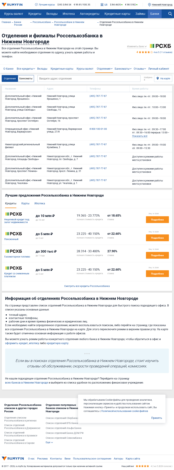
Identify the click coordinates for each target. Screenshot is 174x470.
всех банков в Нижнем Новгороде (26, 382)
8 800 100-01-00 (98, 129)
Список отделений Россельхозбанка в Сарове (19, 442)
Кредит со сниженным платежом (16, 275)
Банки (154, 14)
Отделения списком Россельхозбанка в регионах (20, 419)
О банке (8, 68)
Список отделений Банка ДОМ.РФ (65, 433)
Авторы (118, 458)
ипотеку (34, 343)
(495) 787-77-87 (98, 96)
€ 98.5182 (130, 4)
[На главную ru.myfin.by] (13, 458)
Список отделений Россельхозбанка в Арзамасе (20, 434)
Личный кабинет (158, 68)
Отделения (103, 68)
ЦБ (106, 4)
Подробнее (157, 219)
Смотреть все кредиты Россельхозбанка (87, 286)
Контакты (56, 458)
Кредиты (34, 14)
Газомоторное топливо (17, 256)
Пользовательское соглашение (92, 458)
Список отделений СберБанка (62, 418)
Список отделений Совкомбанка (64, 438)
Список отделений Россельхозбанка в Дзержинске (22, 427)
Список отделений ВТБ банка (62, 423)
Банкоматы (122, 68)
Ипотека (69, 14)
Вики (68, 458)
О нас (31, 458)
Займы (140, 14)
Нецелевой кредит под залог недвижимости (16, 221)
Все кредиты (25, 68)
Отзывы (139, 68)
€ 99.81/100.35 (82, 4)
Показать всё (139, 136)
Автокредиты (89, 14)
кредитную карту (57, 343)
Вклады (52, 14)
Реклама (42, 458)
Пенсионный (11, 239)
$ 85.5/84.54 (64, 4)
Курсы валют (13, 14)
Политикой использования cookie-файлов (124, 411)
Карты (25, 203)
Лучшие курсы (47, 4)
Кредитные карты (117, 14)
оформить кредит (16, 343)
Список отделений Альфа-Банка (63, 428)
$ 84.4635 (115, 4)
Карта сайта (133, 458)
